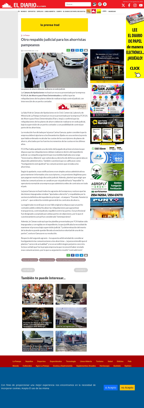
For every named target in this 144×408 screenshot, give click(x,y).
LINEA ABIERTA (50, 11)
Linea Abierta (86, 361)
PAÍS (18, 11)
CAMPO (59, 11)
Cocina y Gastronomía (62, 366)
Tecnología (71, 361)
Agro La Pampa (42, 366)
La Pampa (17, 361)
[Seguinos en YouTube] (141, 5)
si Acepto (110, 387)
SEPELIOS (40, 11)
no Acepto (127, 387)
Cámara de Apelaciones (29, 260)
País (129, 361)
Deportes (41, 361)
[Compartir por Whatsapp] (68, 50)
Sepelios (29, 361)
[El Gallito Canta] (94, 4)
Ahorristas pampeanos (47, 260)
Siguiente (81, 270)
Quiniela (117, 366)
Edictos (120, 361)
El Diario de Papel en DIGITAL (74, 11)
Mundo (16, 366)
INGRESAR (112, 11)
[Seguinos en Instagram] (135, 5)
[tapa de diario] (99, 4)
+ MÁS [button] (104, 11)
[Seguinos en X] (123, 5)
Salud (110, 361)
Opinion (128, 366)
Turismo (99, 361)
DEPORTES (32, 11)
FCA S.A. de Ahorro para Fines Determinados (71, 260)
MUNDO (24, 11)
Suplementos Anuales (86, 366)
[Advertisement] (107, 32)
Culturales (27, 366)
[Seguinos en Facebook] (129, 5)
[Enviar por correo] (86, 50)
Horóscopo (104, 366)
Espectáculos (56, 361)
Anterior (28, 270)
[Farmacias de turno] (104, 4)
